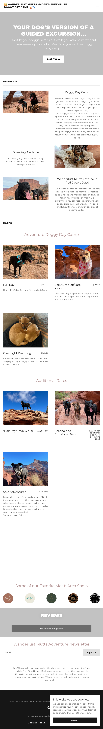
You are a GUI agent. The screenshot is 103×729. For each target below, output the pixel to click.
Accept (74, 720)
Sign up (91, 652)
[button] (97, 5)
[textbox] (41, 652)
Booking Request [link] (38, 723)
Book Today (53, 59)
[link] (37, 7)
